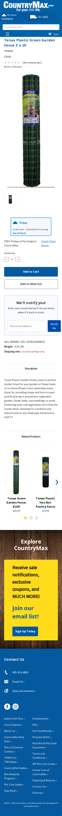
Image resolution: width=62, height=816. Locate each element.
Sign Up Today (25, 631)
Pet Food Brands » (43, 731)
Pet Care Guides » (14, 784)
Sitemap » (38, 792)
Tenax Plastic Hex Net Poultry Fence (45, 503)
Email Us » (18, 681)
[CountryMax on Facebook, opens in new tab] (6, 705)
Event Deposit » (13, 724)
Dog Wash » (11, 790)
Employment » (41, 718)
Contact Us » (39, 786)
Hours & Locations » (24, 691)
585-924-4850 (20, 672)
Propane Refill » (41, 737)
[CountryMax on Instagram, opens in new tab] (14, 705)
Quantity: (10, 253)
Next (56, 482)
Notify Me (54, 326)
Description (31, 368)
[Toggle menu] (6, 33)
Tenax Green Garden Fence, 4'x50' (16, 503)
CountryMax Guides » (16, 768)
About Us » (10, 731)
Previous (5, 482)
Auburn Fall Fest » (14, 718)
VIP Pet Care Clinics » (44, 764)
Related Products (31, 436)
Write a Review (12, 66)
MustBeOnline (32, 806)
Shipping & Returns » (44, 780)
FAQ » (35, 724)
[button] (31, 227)
